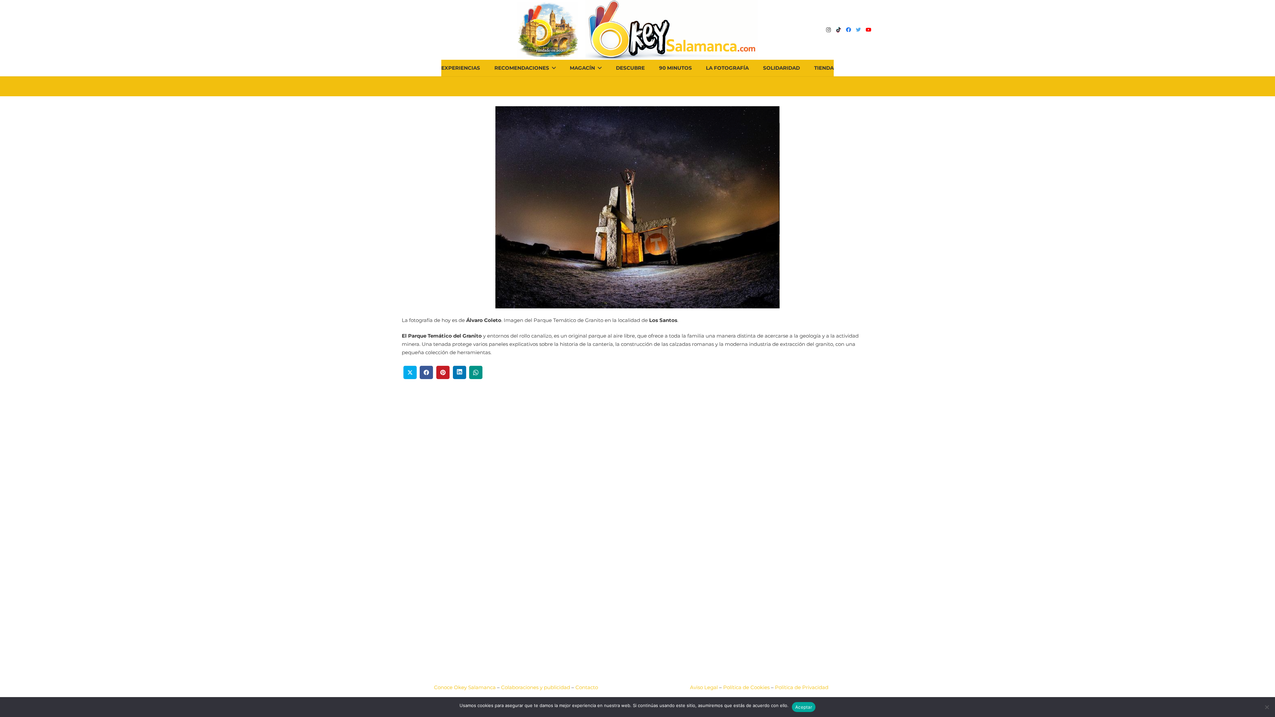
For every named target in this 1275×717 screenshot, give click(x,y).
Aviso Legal (704, 687)
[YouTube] (868, 30)
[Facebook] (848, 30)
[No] (1266, 707)
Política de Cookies (746, 687)
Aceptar (803, 707)
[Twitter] (858, 30)
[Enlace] (671, 30)
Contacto (586, 687)
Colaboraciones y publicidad (535, 687)
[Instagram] (828, 30)
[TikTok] (838, 30)
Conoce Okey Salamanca (465, 687)
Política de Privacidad (801, 687)
